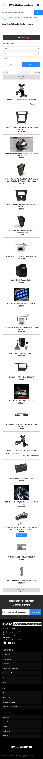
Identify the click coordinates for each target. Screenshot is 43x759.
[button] (19, 591)
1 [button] (20, 591)
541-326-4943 (10, 629)
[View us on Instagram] (13, 643)
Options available (21, 535)
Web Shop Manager (21, 756)
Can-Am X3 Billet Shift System (21, 401)
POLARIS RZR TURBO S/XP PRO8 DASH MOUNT (21, 425)
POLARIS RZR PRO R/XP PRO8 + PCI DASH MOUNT (21, 328)
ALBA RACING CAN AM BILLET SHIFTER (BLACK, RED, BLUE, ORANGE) (22, 529)
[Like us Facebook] (5, 643)
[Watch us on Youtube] (9, 643)
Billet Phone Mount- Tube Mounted (21, 450)
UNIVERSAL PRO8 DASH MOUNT (21, 557)
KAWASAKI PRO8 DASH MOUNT (21, 377)
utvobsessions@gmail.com (13, 635)
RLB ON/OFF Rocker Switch (21, 280)
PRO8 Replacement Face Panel (21, 478)
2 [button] (22, 591)
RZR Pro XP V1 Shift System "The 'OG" (21, 256)
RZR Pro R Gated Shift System (21, 353)
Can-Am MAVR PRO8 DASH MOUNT (21, 304)
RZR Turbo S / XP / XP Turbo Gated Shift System (21, 503)
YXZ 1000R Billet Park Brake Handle (21, 581)
